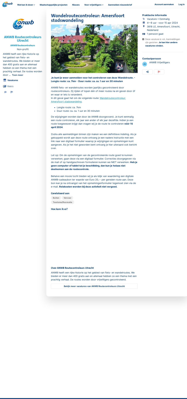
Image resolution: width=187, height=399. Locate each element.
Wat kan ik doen (25, 5)
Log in (182, 4)
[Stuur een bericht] (5, 92)
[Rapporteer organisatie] (11, 92)
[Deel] (147, 71)
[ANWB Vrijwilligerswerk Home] (7, 4)
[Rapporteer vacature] (159, 71)
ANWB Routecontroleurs (22, 45)
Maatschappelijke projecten (53, 4)
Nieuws (76, 4)
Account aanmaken (164, 4)
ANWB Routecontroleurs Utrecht (22, 38)
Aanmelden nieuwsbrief (120, 4)
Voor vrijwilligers (92, 5)
